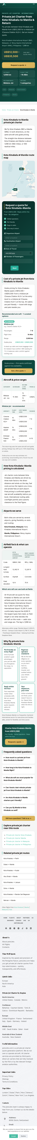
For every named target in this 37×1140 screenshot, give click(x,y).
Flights (11, 918)
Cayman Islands (17, 1008)
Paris (18, 1093)
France (19, 1018)
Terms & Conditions (9, 1082)
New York (19, 1095)
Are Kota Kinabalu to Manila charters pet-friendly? (16, 798)
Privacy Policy (7, 1076)
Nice (23, 1093)
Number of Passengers (14, 257)
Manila (15, 94)
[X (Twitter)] (10, 928)
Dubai (12, 1093)
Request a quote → (18, 65)
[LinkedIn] (31, 928)
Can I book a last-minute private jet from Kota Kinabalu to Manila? (17, 788)
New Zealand (15, 1037)
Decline (23, 1136)
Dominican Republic (16, 1011)
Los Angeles (29, 1095)
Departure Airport (13, 233)
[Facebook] (6, 928)
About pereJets (8, 942)
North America (8, 984)
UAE (24, 920)
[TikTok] (22, 928)
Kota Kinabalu (21, 89)
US (32, 918)
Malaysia (11, 89)
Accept (13, 1136)
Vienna (11, 1095)
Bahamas (10, 920)
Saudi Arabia (12, 1029)
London (5, 1093)
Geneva (29, 1093)
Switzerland (18, 923)
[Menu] (34, 4)
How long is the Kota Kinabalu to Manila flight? (17, 768)
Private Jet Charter (13, 110)
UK (29, 920)
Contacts (5, 947)
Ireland (23, 1021)
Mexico (24, 1000)
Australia (5, 1037)
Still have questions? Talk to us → (18, 818)
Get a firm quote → (18, 371)
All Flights (6, 944)
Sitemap (5, 1079)
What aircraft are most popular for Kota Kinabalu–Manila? (18, 779)
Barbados (29, 1011)
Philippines (6, 94)
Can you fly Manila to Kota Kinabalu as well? (15, 808)
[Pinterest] (26, 928)
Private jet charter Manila (16, 838)
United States (7, 1000)
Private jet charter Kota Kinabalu (19, 835)
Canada (18, 920)
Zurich (4, 1095)
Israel (26, 1029)
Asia (4, 89)
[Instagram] (14, 928)
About (19, 918)
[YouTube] (18, 928)
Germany (16, 1021)
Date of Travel (10, 249)
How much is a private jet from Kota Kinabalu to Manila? (17, 758)
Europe (5, 981)
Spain (9, 1021)
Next (14, 268)
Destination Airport (13, 241)
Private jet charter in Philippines (18, 844)
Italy (4, 1021)
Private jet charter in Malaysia (17, 841)
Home (4, 110)
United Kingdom (8, 1018)
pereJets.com (24, 961)
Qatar (20, 1029)
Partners (26, 918)
